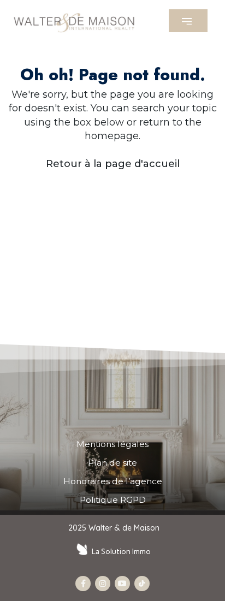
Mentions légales (112, 444)
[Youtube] (122, 583)
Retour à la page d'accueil (113, 164)
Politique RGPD (113, 500)
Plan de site (112, 462)
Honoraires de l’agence (112, 481)
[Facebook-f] (83, 583)
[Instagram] (102, 583)
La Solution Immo (121, 551)
